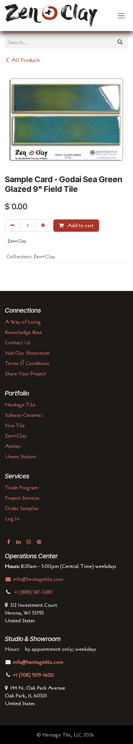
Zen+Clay (16, 435)
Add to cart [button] (80, 225)
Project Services (22, 498)
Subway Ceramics (24, 415)
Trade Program (21, 487)
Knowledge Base (23, 332)
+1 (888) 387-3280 (34, 592)
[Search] (120, 42)
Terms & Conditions (27, 363)
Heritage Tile (20, 404)
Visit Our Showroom (27, 353)
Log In (12, 518)
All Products (25, 60)
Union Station (20, 456)
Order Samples (21, 508)
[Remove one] (12, 225)
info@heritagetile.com (37, 579)
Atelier (13, 446)
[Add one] (43, 225)
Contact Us (17, 342)
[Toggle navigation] (121, 15)
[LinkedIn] (18, 542)
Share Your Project (25, 373)
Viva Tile (15, 425)
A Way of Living (23, 322)
